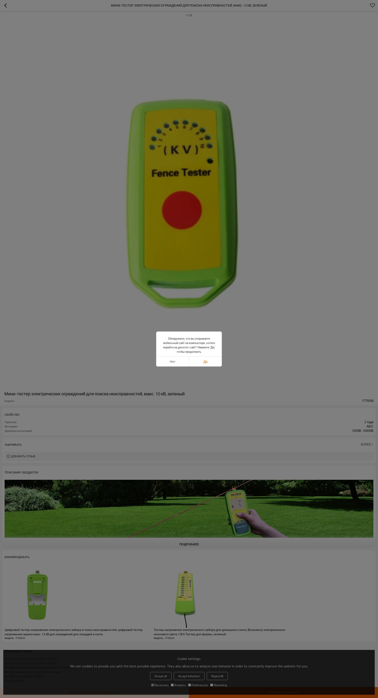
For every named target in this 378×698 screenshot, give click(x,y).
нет (172, 361)
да (205, 361)
